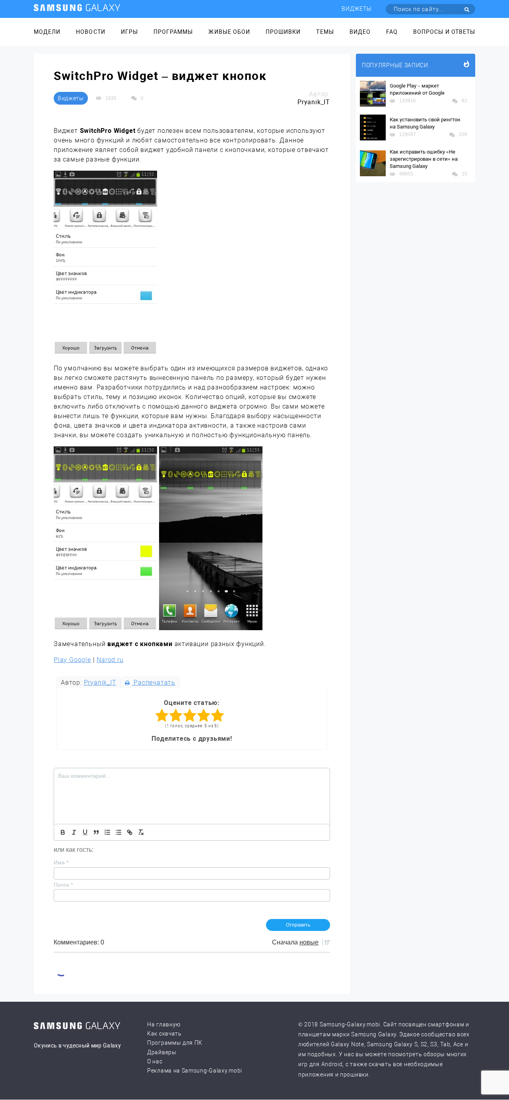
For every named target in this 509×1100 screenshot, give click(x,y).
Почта (63, 885)
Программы (173, 32)
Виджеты (357, 9)
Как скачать (164, 1033)
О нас (155, 1061)
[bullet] (118, 832)
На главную (164, 1024)
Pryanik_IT (100, 682)
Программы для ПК (174, 1042)
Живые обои (229, 32)
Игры (129, 32)
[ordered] (107, 832)
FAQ (392, 32)
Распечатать (153, 682)
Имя (61, 862)
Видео (360, 32)
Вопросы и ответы (444, 32)
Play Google (72, 660)
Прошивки (283, 32)
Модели (47, 32)
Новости (90, 32)
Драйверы (162, 1052)
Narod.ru (110, 660)
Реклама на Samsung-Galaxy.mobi (194, 1070)
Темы (325, 32)
